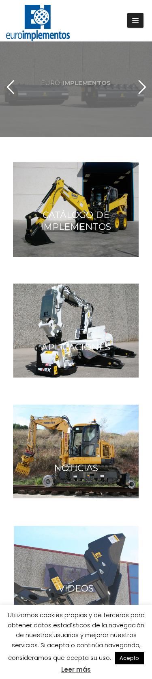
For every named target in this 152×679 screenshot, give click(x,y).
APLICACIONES (75, 347)
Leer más (76, 669)
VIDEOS (76, 588)
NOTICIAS (76, 468)
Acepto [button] (129, 658)
